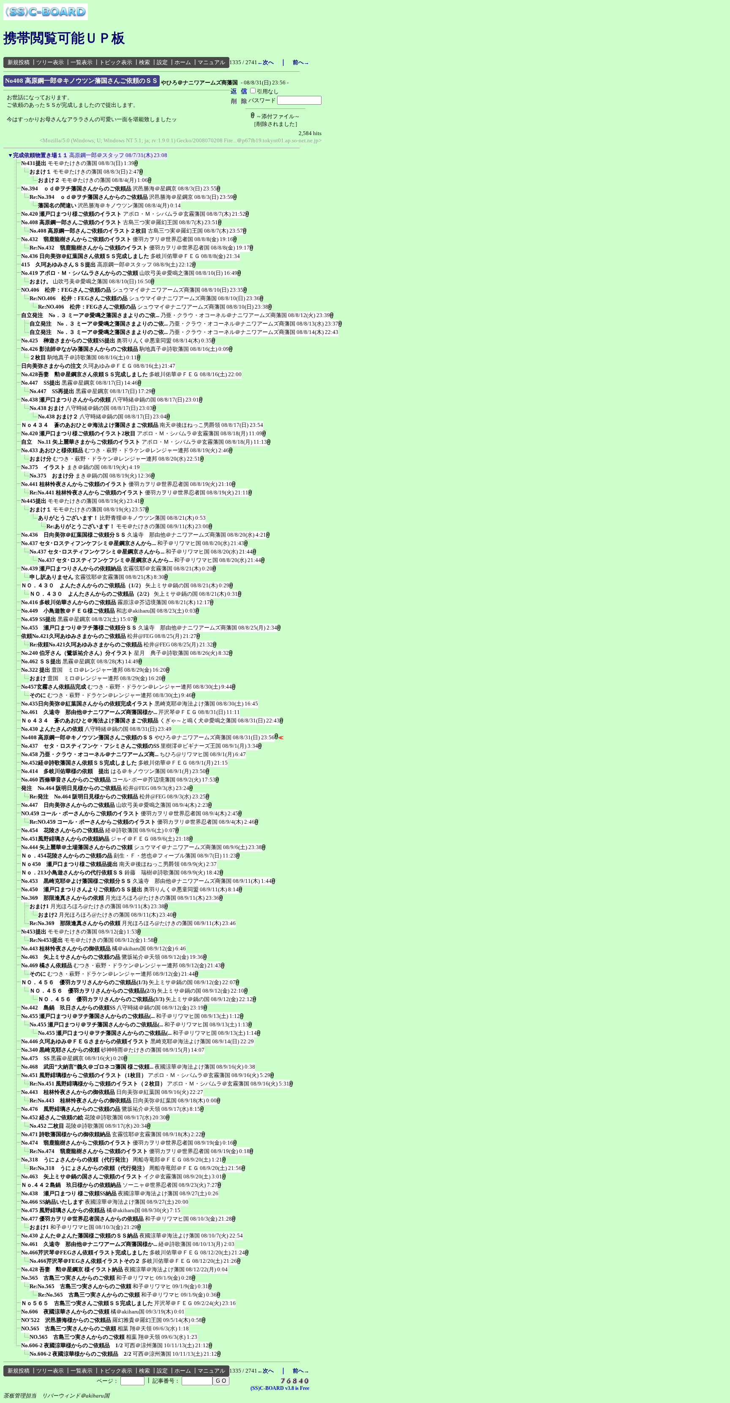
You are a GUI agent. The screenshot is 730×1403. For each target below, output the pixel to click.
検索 (144, 62)
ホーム (182, 62)
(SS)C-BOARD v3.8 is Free (280, 1388)
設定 (162, 62)
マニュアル (211, 62)
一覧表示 (82, 62)
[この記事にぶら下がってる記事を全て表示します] (17, 166)
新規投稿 (19, 62)
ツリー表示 (50, 62)
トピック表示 (115, 62)
